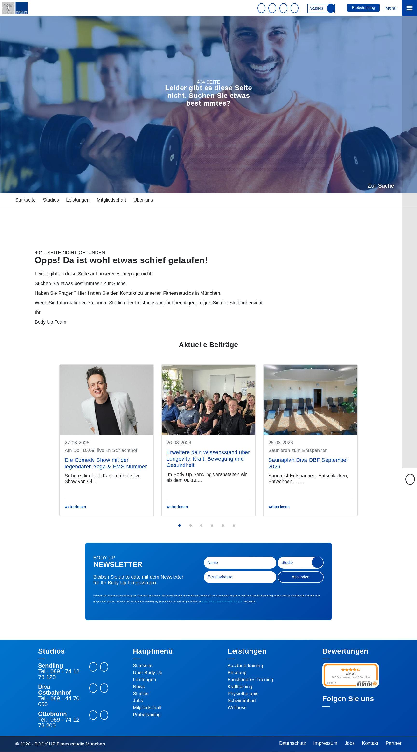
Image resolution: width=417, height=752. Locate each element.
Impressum (325, 743)
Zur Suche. (115, 283)
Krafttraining (240, 686)
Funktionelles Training (250, 679)
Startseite (25, 200)
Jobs (138, 700)
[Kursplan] (284, 8)
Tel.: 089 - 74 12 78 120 (58, 674)
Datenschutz (292, 743)
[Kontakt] (273, 8)
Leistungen (78, 200)
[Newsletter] (262, 8)
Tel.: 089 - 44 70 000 (58, 701)
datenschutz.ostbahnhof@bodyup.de (222, 601)
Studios (317, 8)
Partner (394, 743)
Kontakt (128, 293)
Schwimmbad (242, 700)
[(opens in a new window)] (104, 667)
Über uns (143, 200)
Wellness (237, 707)
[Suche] (295, 8)
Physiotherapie (243, 693)
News (139, 686)
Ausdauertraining (245, 665)
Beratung (237, 672)
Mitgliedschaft (111, 200)
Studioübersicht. (246, 302)
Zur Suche (381, 185)
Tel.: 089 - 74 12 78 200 (58, 722)
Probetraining (363, 8)
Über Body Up (147, 672)
